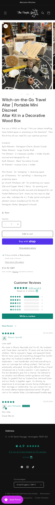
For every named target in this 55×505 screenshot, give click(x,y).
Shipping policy (26, 498)
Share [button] (7, 212)
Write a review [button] (27, 316)
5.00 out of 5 (35, 288)
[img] (8, 333)
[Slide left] (22, 94)
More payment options (27, 248)
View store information (14, 262)
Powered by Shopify (30, 494)
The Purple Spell (17, 494)
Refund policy (45, 494)
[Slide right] (33, 94)
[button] (5, 13)
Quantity (5, 219)
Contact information (42, 498)
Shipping (15, 272)
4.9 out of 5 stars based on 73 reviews (27, 451)
